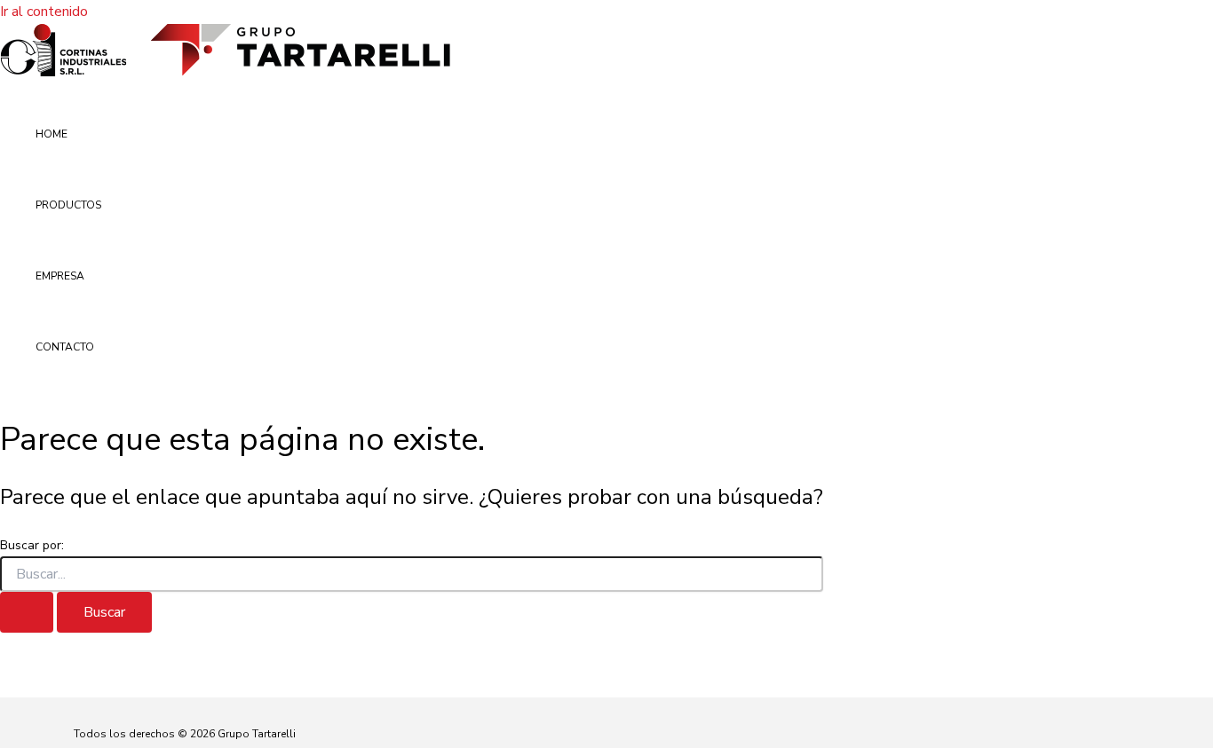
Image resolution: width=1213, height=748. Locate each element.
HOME (51, 134)
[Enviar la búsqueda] (26, 612)
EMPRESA (60, 276)
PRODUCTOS (68, 205)
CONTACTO (65, 347)
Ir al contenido (44, 11)
